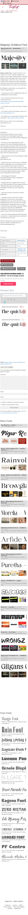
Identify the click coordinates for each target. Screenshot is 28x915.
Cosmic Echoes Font (14, 829)
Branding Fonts (9, 451)
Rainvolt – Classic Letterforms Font (9, 448)
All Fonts (10, 908)
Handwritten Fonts (9, 426)
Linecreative (11, 607)
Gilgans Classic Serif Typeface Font (9, 655)
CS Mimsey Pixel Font (14, 820)
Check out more (7, 264)
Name (2, 391)
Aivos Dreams (12, 632)
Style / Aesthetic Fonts (11, 10)
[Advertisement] (14, 27)
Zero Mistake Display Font (14, 810)
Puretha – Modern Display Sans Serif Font (11, 554)
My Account (16, 1)
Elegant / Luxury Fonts (10, 477)
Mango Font (10, 719)
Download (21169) (8, 260)
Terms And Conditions (18, 906)
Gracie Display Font (14, 768)
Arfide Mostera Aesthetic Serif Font (9, 527)
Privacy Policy (7, 906)
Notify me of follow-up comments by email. (13, 402)
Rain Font (12, 729)
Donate (22, 268)
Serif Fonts (8, 51)
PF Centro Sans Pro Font (14, 847)
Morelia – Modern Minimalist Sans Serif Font (11, 501)
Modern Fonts (4, 479)
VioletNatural (22, 527)
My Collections (8, 3)
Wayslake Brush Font (14, 749)
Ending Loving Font (14, 740)
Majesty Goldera (8, 362)
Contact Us (8, 905)
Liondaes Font (13, 837)
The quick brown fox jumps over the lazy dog (13, 311)
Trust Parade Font (14, 789)
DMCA (21, 905)
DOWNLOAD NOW (8, 283)
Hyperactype (4, 502)
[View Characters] (24, 311)
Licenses (15, 905)
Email (2, 397)
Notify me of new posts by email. (10, 404)
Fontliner (13, 425)
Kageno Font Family (14, 800)
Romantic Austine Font (14, 856)
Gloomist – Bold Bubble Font (8, 580)
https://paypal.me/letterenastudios (15, 118)
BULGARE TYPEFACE (14, 778)
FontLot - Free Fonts (14, 901)
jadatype (19, 580)
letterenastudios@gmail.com (7, 113)
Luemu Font (14, 759)
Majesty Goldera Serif (5, 364)
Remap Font (4, 607)
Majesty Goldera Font (6, 48)
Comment (2, 374)
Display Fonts (17, 451)
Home (2, 10)
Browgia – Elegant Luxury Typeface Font (10, 475)
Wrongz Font (4, 632)
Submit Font (17, 908)
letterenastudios (17, 48)
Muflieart (24, 475)
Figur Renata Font (5, 425)
